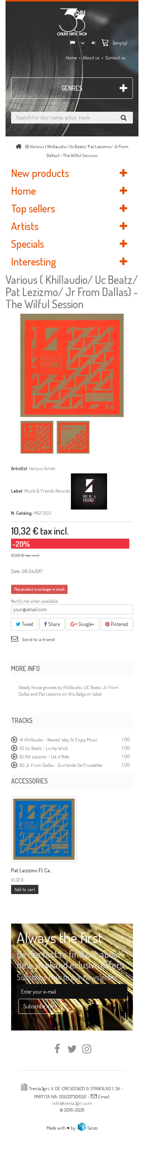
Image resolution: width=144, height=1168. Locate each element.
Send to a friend (38, 639)
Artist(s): (19, 468)
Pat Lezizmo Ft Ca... (32, 870)
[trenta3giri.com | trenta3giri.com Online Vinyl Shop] (72, 21)
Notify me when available (34, 601)
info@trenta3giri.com (72, 1103)
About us (91, 57)
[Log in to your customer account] (93, 43)
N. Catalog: (22, 513)
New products (40, 173)
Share (53, 624)
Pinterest (119, 624)
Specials (27, 243)
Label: (17, 491)
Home (71, 57)
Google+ (86, 624)
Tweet (27, 624)
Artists (24, 226)
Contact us (115, 57)
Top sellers (33, 208)
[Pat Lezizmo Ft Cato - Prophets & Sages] (44, 829)
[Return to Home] (20, 146)
